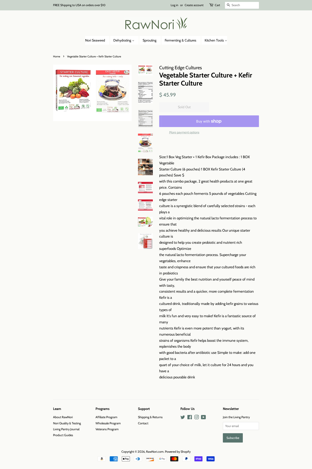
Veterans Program (107, 429)
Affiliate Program (106, 417)
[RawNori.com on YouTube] (203, 418)
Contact (143, 423)
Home (56, 56)
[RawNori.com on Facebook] (189, 418)
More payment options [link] (184, 132)
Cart (217, 5)
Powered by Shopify (178, 452)
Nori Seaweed (95, 40)
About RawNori (63, 417)
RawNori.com (155, 452)
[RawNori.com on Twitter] (182, 418)
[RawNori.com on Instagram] (196, 418)
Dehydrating (122, 40)
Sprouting (149, 40)
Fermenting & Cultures (180, 40)
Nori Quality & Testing (67, 423)
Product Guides (63, 435)
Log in (174, 5)
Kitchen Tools (215, 40)
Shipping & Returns (150, 417)
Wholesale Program (108, 423)
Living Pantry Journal (66, 429)
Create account (194, 5)
